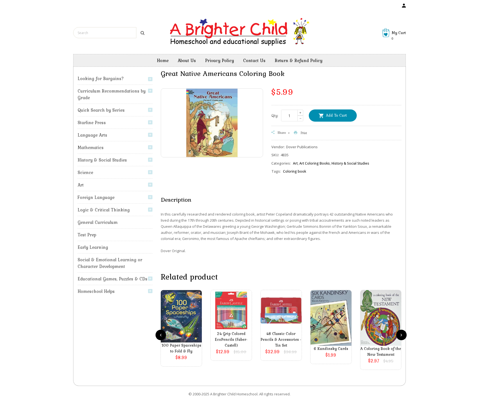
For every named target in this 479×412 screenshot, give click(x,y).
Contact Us (254, 60)
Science (85, 172)
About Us (187, 60)
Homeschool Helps (96, 291)
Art (81, 184)
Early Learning (93, 247)
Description (176, 199)
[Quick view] (183, 324)
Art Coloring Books (314, 163)
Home (163, 60)
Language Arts (92, 135)
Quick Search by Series (101, 110)
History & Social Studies (102, 160)
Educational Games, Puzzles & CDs (112, 278)
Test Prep (87, 234)
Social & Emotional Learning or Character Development (110, 263)
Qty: (274, 115)
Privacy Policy (219, 60)
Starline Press (92, 122)
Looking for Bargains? (101, 78)
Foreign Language (96, 197)
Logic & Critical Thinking (104, 209)
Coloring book (294, 171)
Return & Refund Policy (298, 60)
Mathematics (91, 147)
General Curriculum (98, 222)
